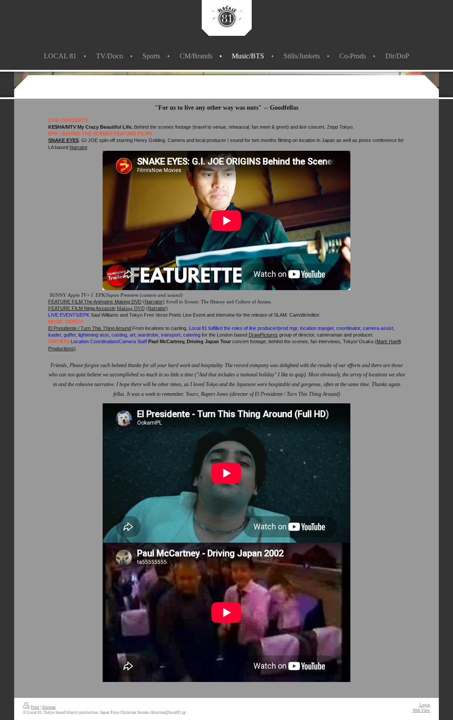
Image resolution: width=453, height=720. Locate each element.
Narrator (78, 147)
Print (35, 707)
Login (424, 705)
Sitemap (49, 707)
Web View (421, 710)
